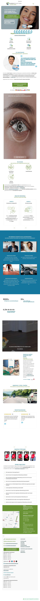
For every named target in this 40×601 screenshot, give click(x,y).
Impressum (23, 550)
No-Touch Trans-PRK (30, 375)
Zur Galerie (20, 348)
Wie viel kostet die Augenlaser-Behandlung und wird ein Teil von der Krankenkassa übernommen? (19, 478)
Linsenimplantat (24, 545)
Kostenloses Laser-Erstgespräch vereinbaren (12, 16)
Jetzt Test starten (20, 157)
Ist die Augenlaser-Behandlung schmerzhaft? (14, 487)
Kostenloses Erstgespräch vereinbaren (20, 84)
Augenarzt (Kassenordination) (20, 35)
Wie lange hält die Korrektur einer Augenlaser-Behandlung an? (18, 499)
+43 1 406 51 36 (7, 574)
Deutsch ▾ (20, 1)
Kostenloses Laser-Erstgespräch (26, 548)
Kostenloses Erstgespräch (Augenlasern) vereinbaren (11, 549)
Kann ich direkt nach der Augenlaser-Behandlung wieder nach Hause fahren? (19, 494)
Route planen (25, 513)
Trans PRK (22, 542)
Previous (14, 228)
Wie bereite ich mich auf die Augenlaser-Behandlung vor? (17, 496)
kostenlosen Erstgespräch (20, 468)
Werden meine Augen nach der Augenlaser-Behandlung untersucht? (19, 502)
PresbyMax (23, 543)
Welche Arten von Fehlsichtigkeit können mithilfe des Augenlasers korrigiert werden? (20, 485)
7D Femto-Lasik (23, 541)
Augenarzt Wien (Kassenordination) (11, 563)
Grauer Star (13, 77)
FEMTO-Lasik (29, 374)
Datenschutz (23, 552)
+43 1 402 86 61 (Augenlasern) (10, 545)
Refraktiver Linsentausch (25, 546)
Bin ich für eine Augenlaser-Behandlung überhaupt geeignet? (17, 481)
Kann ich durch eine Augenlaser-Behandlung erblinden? (16, 474)
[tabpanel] (20, 126)
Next (25, 228)
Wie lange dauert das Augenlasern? (12, 472)
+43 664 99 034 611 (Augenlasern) (11, 543)
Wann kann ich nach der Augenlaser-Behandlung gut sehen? (17, 490)
